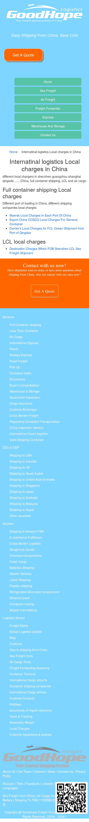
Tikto (19, 783)
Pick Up (15, 367)
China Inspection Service (26, 427)
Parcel (14, 349)
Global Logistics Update (26, 631)
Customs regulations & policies (30, 734)
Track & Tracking (21, 716)
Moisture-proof (20, 598)
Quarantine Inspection (25, 397)
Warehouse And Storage (48, 126)
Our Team (25, 771)
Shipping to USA (21, 455)
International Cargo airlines (28, 692)
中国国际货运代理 (52, 800)
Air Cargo (16, 337)
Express (48, 117)
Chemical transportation (26, 555)
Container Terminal (23, 674)
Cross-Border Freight (24, 415)
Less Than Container (24, 331)
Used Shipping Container (27, 439)
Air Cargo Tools (20, 662)
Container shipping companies (30, 686)
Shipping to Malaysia (24, 503)
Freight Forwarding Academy (29, 668)
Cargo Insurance (21, 403)
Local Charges (19, 728)
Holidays (15, 704)
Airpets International (23, 610)
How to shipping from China (28, 650)
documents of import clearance (31, 710)
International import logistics (29, 433)
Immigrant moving (22, 604)
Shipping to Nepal (22, 510)
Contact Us (48, 135)
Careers (39, 771)
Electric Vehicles (21, 573)
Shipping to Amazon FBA (27, 531)
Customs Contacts (22, 698)
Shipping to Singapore (25, 485)
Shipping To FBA (26, 800)
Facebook (32, 783)
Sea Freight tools (21, 656)
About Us (9, 771)
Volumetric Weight (22, 722)
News (51, 771)
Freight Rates (19, 625)
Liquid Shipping (20, 580)
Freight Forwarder (48, 108)
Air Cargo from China (51, 795)
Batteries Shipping (22, 567)
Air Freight (48, 99)
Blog (13, 637)
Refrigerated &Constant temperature (34, 592)
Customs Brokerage (23, 409)
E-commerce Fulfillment (26, 537)
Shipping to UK (20, 467)
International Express (24, 343)
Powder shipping (21, 586)
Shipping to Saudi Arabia (26, 473)
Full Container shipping (25, 324)
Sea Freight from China (19, 795)
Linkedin (47, 783)
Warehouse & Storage (25, 391)
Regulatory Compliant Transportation (35, 421)
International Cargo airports (28, 680)
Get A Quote (23, 54)
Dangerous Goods (22, 549)
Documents (17, 379)
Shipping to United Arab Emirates (32, 479)
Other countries (20, 516)
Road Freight (18, 361)
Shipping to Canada (23, 461)
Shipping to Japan (22, 491)
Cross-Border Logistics (25, 543)
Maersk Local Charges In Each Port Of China (40, 215)
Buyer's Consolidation (24, 385)
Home (48, 82)
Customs (16, 644)
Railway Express (21, 355)
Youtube (8, 783)
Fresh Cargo (18, 561)
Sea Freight (48, 90)
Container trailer (21, 373)
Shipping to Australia (24, 497)
